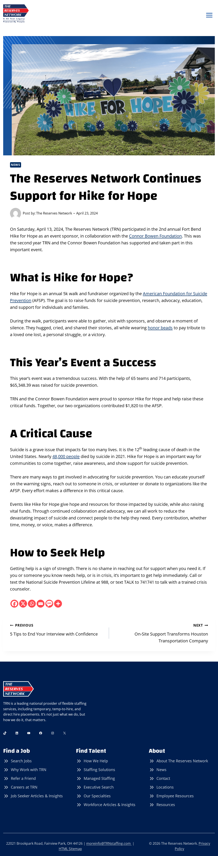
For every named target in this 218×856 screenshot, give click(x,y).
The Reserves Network (54, 213)
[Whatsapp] (32, 604)
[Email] (40, 604)
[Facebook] (14, 604)
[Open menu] (209, 15)
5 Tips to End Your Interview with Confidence (54, 630)
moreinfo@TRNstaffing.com (109, 843)
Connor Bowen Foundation (155, 236)
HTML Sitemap (70, 848)
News (15, 165)
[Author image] (15, 213)
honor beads (160, 328)
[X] (23, 604)
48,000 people (66, 456)
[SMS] (49, 604)
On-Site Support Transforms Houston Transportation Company (171, 633)
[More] (58, 604)
